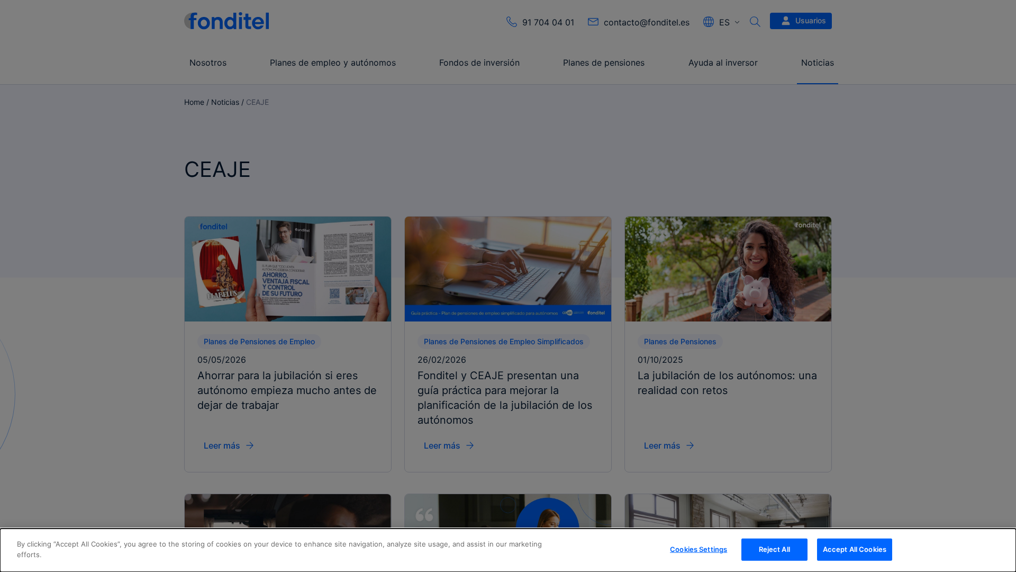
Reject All (774, 549)
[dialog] (508, 550)
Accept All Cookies (854, 549)
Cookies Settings (698, 549)
